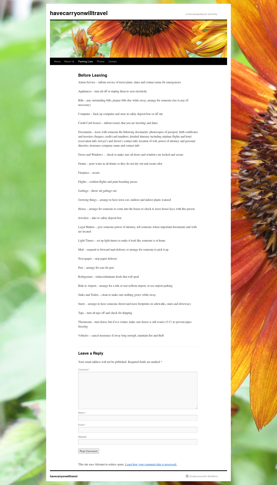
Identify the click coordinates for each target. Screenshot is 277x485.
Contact (112, 61)
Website (82, 436)
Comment (84, 369)
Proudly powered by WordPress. (204, 476)
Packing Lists (85, 61)
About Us (69, 61)
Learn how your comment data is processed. (151, 464)
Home (57, 61)
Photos (101, 61)
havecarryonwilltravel (79, 13)
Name (82, 412)
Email (82, 424)
